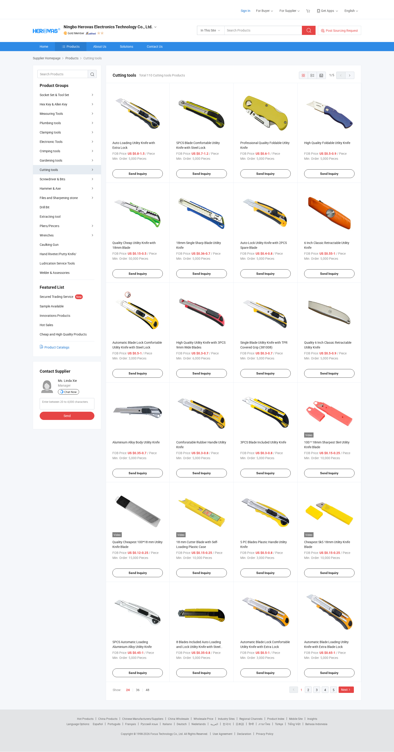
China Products (107, 719)
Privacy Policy (264, 734)
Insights (312, 719)
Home (44, 46)
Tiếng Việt (294, 724)
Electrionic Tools (51, 141)
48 (147, 690)
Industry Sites (226, 719)
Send (67, 416)
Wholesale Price (203, 719)
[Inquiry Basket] (308, 10)
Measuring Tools (51, 113)
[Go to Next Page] (349, 75)
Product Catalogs (56, 347)
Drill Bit (44, 207)
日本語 (240, 724)
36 (138, 690)
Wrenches (47, 235)
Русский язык (149, 724)
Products (73, 46)
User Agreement (222, 734)
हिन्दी (251, 724)
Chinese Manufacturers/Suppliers (142, 719)
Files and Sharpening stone (59, 198)
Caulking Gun (49, 244)
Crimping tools (50, 151)
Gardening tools (51, 160)
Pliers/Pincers (49, 226)
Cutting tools (49, 170)
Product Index (275, 719)
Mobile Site (296, 719)
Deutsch (182, 724)
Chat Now (70, 392)
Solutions (126, 46)
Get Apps (327, 10)
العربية (214, 724)
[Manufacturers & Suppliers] (62, 9)
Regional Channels (250, 719)
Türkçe (279, 724)
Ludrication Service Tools (57, 263)
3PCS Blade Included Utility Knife (263, 442)
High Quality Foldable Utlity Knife (327, 143)
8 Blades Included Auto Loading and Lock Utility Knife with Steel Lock (198, 647)
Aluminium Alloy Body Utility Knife (136, 442)
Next (344, 689)
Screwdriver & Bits (52, 179)
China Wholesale (178, 719)
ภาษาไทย (264, 724)
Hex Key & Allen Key (53, 104)
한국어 (227, 724)
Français (130, 724)
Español (98, 724)
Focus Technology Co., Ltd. (167, 734)
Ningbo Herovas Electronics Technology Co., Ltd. (108, 26)
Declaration (244, 734)
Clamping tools (50, 132)
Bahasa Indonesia (316, 724)
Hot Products (85, 719)
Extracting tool (50, 216)
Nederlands (199, 724)
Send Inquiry (138, 174)
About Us (99, 46)
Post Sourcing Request (342, 30)
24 (128, 690)
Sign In (245, 10)
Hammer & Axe (50, 188)
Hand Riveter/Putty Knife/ (58, 254)
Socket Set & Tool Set (54, 95)
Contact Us (155, 46)
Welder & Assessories (55, 272)
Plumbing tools (50, 123)
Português (114, 724)
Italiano (167, 724)
